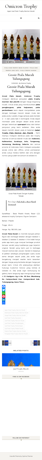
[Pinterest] (21, 296)
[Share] (21, 302)
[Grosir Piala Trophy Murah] (35, 343)
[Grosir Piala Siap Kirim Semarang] (6, 343)
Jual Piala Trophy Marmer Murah (14, 320)
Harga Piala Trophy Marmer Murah (15, 315)
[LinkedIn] (21, 299)
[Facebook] (21, 286)
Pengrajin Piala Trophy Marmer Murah (16, 333)
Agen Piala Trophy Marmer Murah (15, 310)
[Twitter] (21, 289)
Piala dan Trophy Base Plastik (16, 68)
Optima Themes (27, 456)
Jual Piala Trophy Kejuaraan (13, 318)
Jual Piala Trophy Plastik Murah (14, 328)
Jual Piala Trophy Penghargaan (14, 323)
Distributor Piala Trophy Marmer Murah (16, 312)
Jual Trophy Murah (21, 369)
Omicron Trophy (21, 6)
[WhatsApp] (21, 293)
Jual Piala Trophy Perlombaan (14, 326)
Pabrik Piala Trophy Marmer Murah (15, 331)
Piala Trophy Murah (28, 70)
